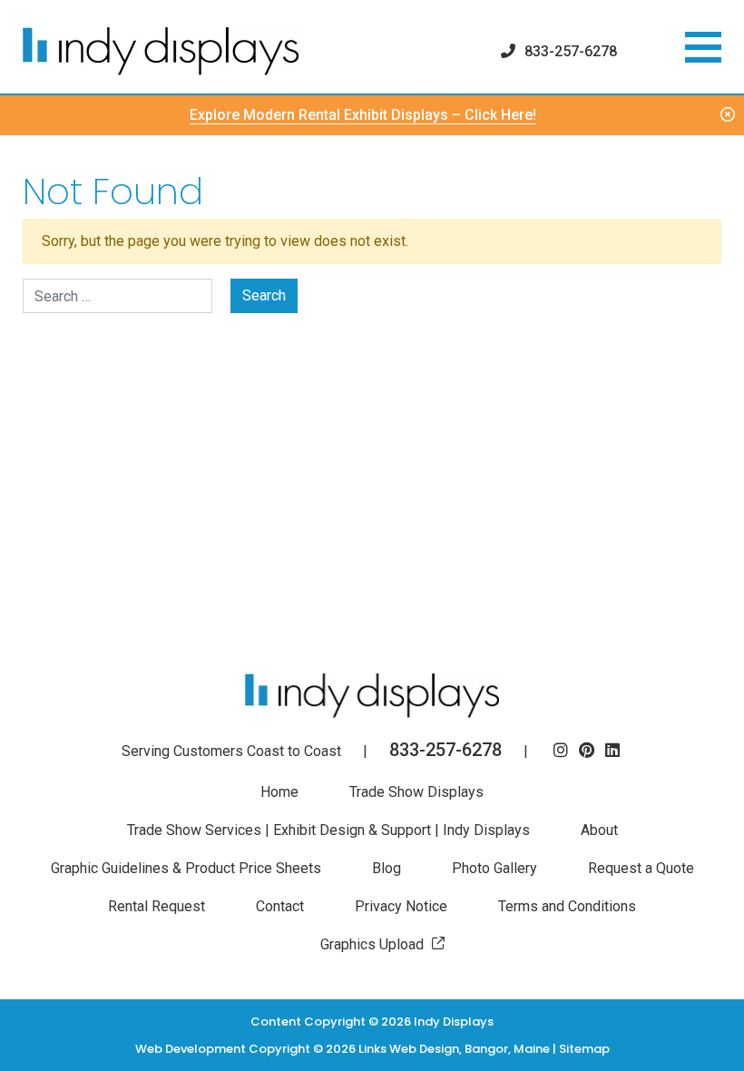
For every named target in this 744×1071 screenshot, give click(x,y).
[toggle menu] (703, 47)
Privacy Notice (401, 906)
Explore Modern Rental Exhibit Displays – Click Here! (363, 114)
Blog (386, 868)
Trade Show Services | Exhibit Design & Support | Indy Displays (328, 830)
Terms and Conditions (567, 906)
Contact (280, 906)
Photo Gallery (494, 868)
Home (279, 792)
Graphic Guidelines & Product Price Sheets (186, 868)
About (599, 830)
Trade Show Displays (416, 792)
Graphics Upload (372, 944)
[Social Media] (560, 751)
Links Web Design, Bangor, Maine (455, 1048)
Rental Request (156, 906)
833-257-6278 (570, 51)
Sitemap (584, 1048)
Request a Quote (641, 868)
